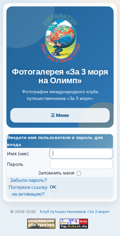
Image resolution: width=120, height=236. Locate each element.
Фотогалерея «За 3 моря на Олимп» (60, 76)
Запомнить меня (57, 172)
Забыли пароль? (28, 180)
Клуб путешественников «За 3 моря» (75, 211)
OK (53, 187)
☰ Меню (60, 115)
